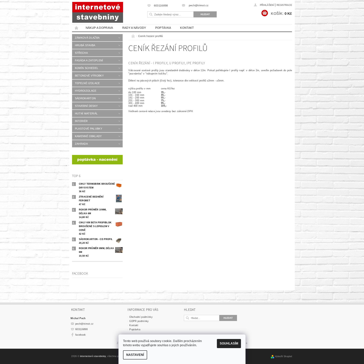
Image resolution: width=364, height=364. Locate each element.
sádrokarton (85, 98)
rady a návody (134, 27)
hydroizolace (85, 90)
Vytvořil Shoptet (283, 356)
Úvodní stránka (76, 27)
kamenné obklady (88, 136)
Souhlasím (229, 343)
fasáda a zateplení (89, 60)
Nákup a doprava (99, 27)
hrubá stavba (85, 45)
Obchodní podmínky (140, 317)
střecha (81, 52)
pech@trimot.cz (84, 323)
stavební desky (86, 105)
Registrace (284, 5)
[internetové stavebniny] (97, 12)
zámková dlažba (87, 37)
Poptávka (163, 27)
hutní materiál (86, 113)
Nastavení (135, 354)
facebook (80, 334)
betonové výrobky (89, 75)
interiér (81, 121)
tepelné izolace (87, 83)
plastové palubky (88, 128)
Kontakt (187, 27)
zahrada (81, 143)
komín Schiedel (86, 68)
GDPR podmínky (139, 321)
